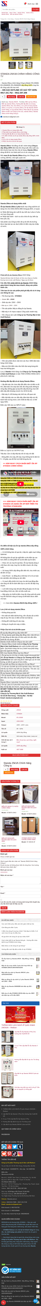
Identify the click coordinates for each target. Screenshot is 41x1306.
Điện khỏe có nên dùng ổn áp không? (14, 946)
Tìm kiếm (36, 10)
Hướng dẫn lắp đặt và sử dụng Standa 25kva (15, 134)
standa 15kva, (30, 12)
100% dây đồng (21, 746)
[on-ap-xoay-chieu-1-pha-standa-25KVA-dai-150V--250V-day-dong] (12, 65)
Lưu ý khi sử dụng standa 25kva (11, 139)
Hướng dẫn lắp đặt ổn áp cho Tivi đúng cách (17, 1121)
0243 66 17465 (11, 1202)
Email (2, 893)
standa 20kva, (5, 14)
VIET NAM (20, 749)
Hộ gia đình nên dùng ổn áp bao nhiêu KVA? (16, 936)
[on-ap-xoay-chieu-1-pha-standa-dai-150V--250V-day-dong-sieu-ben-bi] (28, 65)
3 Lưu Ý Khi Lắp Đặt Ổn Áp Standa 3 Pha (16, 1119)
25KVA (19, 710)
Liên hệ (21, 96)
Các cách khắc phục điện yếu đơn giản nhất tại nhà (18, 924)
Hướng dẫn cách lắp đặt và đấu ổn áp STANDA (16, 949)
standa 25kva (28, 111)
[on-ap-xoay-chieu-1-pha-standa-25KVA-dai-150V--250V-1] (20, 65)
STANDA (19, 714)
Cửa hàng (10, 19)
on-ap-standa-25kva (16, 109)
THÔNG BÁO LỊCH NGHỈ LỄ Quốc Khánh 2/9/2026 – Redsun (18, 1026)
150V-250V (20, 721)
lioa (12, 105)
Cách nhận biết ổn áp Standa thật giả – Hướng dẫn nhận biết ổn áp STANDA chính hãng (19, 941)
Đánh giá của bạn (6, 870)
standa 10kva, (21, 12)
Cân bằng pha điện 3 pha (10, 927)
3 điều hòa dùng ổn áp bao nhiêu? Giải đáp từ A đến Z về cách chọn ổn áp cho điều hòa (20, 932)
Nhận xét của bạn (6, 875)
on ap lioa (9, 107)
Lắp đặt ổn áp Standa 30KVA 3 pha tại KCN (16, 1124)
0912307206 (31, 96)
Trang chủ (3, 19)
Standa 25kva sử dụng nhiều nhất (12, 130)
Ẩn (23, 127)
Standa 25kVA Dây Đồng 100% (25, 603)
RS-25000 (20, 717)
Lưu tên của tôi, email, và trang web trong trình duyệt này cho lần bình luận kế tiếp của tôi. (20, 903)
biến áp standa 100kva (16, 14)
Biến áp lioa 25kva (31, 102)
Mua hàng (11, 96)
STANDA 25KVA (32, 689)
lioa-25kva (17, 105)
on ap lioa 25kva (18, 107)
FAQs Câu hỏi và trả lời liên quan (12, 141)
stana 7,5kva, (13, 12)
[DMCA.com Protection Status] (6, 1264)
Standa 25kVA (13, 102)
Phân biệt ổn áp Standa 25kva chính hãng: (14, 132)
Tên (2, 886)
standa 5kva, (4, 12)
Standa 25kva (5, 146)
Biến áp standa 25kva (8, 104)
